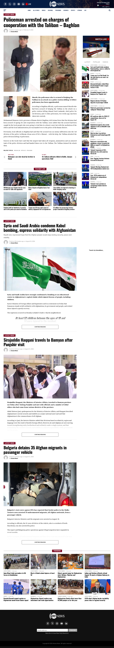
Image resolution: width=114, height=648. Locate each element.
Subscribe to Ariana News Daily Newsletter (57, 633)
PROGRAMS (58, 10)
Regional (50, 10)
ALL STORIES (36, 10)
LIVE (85, 10)
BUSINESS (66, 10)
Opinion (79, 10)
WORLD (43, 10)
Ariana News (14, 31)
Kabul (107, 4)
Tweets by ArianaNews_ (96, 250)
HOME (29, 10)
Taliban (29, 150)
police (24, 150)
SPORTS (73, 10)
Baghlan (17, 150)
